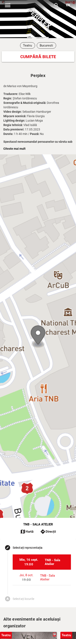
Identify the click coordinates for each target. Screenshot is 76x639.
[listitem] (42, 562)
